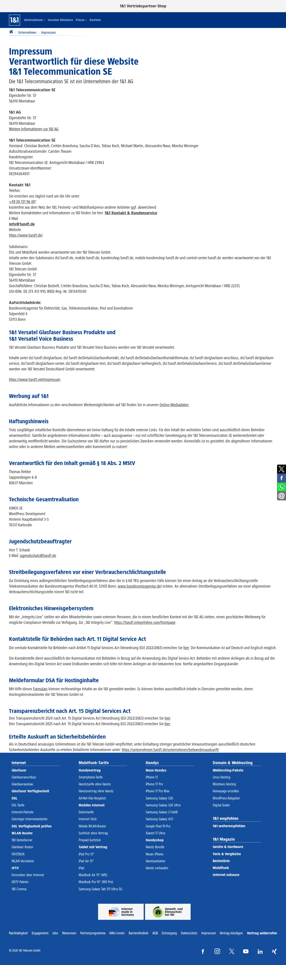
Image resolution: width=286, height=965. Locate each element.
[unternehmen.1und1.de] (167, 911)
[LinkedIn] (260, 951)
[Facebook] (203, 951)
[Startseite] (11, 32)
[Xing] (274, 951)
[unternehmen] (120, 911)
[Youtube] (245, 951)
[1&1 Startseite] (14, 20)
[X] (231, 951)
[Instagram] (217, 951)
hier (167, 718)
